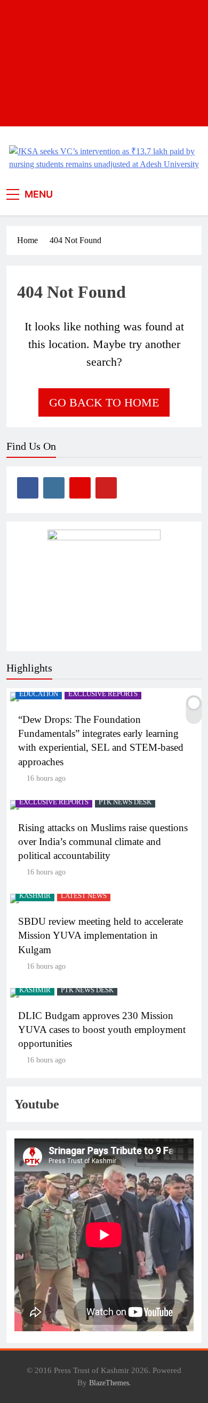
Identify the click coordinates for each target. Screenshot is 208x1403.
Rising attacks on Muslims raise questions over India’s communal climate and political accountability (103, 841)
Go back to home (104, 402)
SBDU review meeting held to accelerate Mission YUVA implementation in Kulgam (100, 935)
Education (38, 694)
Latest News (84, 896)
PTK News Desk (125, 802)
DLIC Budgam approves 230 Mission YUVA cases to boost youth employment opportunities (102, 1029)
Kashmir (35, 896)
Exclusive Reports (103, 694)
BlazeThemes (109, 1382)
